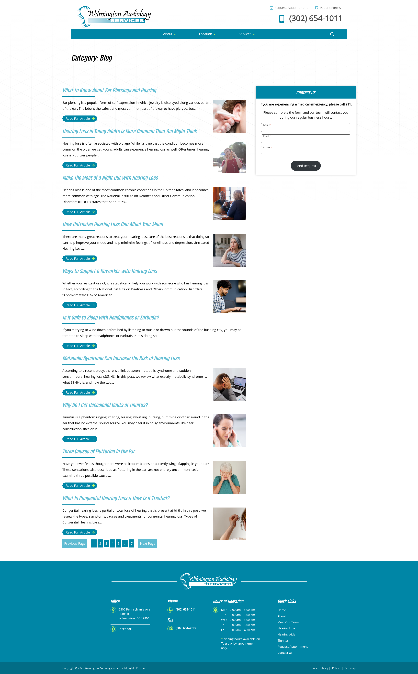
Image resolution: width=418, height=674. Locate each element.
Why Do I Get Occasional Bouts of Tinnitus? (105, 405)
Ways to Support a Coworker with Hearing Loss (109, 271)
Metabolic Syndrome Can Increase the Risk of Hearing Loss (121, 358)
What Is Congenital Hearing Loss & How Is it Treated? (115, 498)
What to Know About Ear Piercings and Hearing (109, 90)
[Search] (332, 34)
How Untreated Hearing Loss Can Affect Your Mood (112, 224)
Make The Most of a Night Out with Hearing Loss (110, 178)
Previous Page (75, 543)
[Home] (87, 34)
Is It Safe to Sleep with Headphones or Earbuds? (110, 317)
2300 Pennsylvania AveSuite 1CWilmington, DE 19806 (134, 613)
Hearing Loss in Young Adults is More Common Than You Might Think (129, 131)
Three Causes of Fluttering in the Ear (98, 451)
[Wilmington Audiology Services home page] (114, 16)
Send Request (305, 166)
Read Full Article (78, 118)
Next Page (147, 543)
